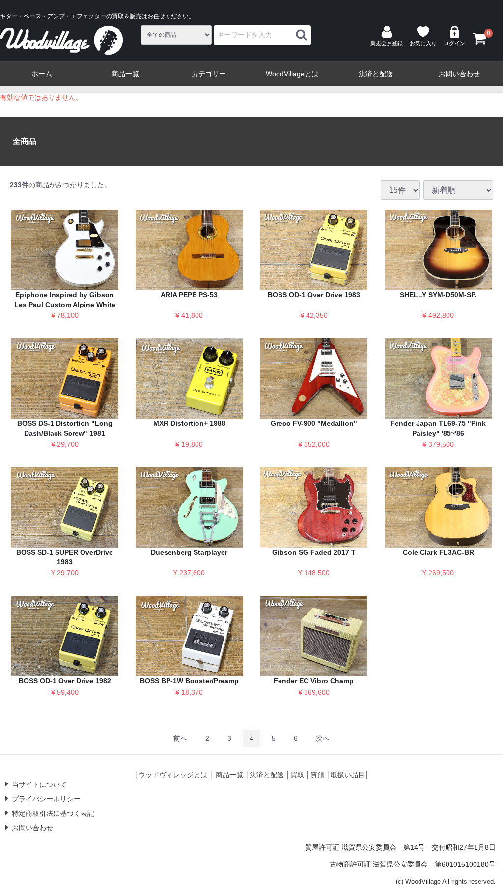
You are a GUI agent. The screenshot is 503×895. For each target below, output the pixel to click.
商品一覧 (125, 74)
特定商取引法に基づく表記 (53, 813)
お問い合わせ (459, 74)
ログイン (454, 43)
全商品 (24, 141)
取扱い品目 (348, 775)
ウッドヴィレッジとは (173, 775)
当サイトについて (39, 784)
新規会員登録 (386, 43)
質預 (317, 775)
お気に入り (423, 43)
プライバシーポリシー (46, 799)
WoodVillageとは (292, 74)
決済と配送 (376, 74)
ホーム (41, 74)
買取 (297, 775)
